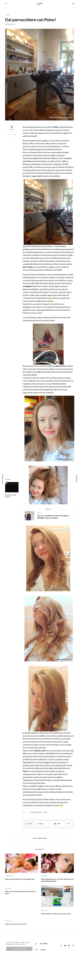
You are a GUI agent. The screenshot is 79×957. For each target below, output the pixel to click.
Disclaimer (43, 943)
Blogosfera (9, 876)
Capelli (7, 14)
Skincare (44, 876)
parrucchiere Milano (36, 812)
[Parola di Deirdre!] (40, 3)
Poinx (45, 812)
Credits (43, 950)
